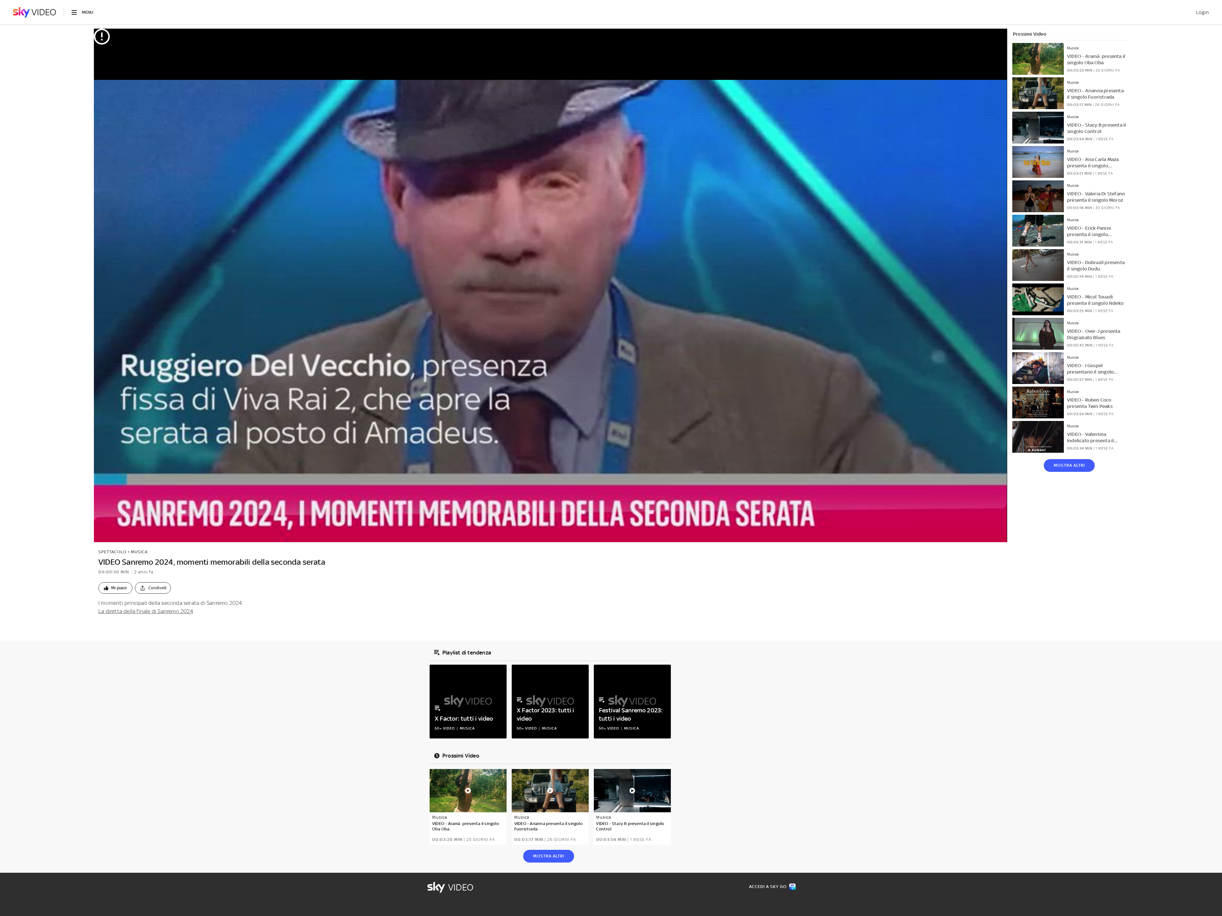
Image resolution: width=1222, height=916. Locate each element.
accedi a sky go (768, 886)
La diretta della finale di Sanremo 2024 (145, 611)
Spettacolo (112, 551)
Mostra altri (1069, 465)
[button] (115, 588)
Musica (139, 551)
